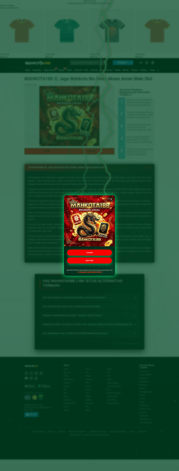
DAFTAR (89, 260)
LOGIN (89, 252)
